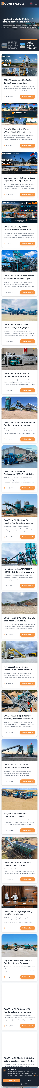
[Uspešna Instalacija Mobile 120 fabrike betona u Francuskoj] (19, 945)
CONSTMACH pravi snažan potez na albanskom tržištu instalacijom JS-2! (19, 20)
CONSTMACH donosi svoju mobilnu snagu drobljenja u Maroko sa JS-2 (16, 327)
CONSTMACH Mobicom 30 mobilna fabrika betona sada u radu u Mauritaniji (18, 523)
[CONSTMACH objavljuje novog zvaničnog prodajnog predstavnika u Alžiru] (19, 896)
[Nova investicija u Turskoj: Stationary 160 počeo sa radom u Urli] (19, 652)
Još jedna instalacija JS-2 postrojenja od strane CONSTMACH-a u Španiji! (15, 816)
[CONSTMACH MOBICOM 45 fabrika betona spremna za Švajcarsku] (19, 359)
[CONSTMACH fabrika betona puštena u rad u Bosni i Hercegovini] (19, 848)
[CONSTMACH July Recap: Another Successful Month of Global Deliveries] (19, 212)
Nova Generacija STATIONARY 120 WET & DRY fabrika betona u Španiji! (19, 572)
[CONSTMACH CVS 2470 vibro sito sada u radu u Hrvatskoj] (19, 603)
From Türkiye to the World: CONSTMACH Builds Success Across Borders (17, 132)
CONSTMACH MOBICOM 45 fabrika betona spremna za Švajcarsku (16, 376)
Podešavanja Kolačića (21, 1084)
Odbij (29, 1080)
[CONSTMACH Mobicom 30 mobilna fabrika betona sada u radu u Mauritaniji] (19, 505)
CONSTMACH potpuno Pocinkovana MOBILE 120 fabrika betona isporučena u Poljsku (19, 474)
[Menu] (36, 3)
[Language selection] (31, 3)
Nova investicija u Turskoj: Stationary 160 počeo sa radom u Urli (19, 670)
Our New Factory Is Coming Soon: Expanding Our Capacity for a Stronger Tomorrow (19, 181)
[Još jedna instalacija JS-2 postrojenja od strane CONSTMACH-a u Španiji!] (19, 799)
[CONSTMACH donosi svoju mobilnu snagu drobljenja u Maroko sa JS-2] (19, 310)
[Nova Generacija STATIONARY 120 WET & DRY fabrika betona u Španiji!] (19, 554)
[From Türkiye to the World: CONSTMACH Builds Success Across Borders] (19, 114)
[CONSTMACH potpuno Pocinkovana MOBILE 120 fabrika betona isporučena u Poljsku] (19, 456)
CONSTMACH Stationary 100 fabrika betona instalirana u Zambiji (17, 1012)
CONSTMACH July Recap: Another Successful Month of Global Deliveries (17, 229)
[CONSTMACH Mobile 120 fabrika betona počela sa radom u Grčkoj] (19, 1043)
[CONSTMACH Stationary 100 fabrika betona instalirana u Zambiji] (19, 994)
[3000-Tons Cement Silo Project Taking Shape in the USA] (19, 65)
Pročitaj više (26, 97)
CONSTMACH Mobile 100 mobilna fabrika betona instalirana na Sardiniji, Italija (19, 425)
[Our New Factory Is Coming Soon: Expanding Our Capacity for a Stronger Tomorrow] (19, 163)
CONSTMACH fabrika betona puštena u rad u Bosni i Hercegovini (17, 865)
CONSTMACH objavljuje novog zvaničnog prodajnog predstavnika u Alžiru (18, 914)
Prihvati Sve (11, 1080)
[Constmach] (13, 3)
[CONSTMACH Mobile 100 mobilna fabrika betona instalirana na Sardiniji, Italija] (19, 408)
